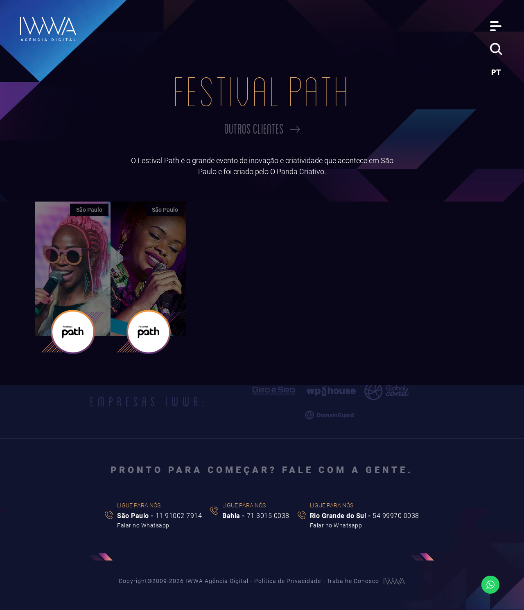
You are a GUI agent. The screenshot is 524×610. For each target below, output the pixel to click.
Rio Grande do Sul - (364, 516)
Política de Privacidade (287, 581)
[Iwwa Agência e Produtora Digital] (48, 29)
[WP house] (331, 391)
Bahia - (255, 516)
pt (496, 72)
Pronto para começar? (262, 470)
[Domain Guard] (329, 415)
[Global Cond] (386, 391)
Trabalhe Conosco (353, 581)
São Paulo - (159, 516)
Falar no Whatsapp (143, 525)
